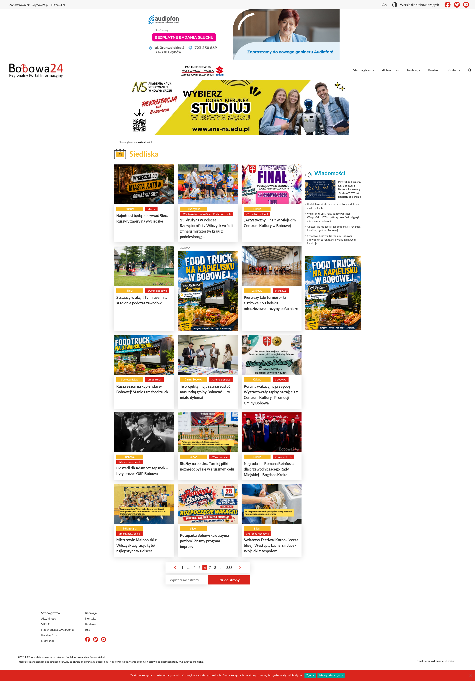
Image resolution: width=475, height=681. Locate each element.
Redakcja (413, 70)
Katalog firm (49, 635)
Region (193, 456)
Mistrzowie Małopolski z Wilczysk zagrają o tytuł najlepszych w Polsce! (136, 545)
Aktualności (390, 70)
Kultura (130, 208)
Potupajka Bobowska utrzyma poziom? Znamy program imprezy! (204, 541)
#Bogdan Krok (283, 456)
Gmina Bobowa (193, 379)
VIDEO (45, 624)
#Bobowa (280, 379)
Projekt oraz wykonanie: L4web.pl (435, 660)
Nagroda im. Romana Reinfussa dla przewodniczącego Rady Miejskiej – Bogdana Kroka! (269, 469)
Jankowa (257, 290)
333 (229, 567)
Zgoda (310, 675)
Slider (130, 290)
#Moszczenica (219, 456)
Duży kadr (47, 640)
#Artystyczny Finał (257, 213)
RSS (87, 629)
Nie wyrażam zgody (331, 675)
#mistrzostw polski (129, 533)
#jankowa (280, 290)
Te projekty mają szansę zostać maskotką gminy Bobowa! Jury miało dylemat (205, 392)
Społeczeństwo (129, 379)
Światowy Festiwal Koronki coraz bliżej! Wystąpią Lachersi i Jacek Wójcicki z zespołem (271, 545)
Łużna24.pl (58, 4)
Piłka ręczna (193, 208)
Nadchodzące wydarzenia (57, 629)
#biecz (151, 208)
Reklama (454, 70)
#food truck (154, 379)
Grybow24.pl (40, 4)
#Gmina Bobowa (157, 290)
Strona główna (363, 70)
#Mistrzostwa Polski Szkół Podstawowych (206, 213)
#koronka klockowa (257, 533)
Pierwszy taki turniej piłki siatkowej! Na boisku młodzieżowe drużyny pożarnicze (271, 303)
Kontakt (434, 70)
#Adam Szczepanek (130, 461)
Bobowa (130, 456)
